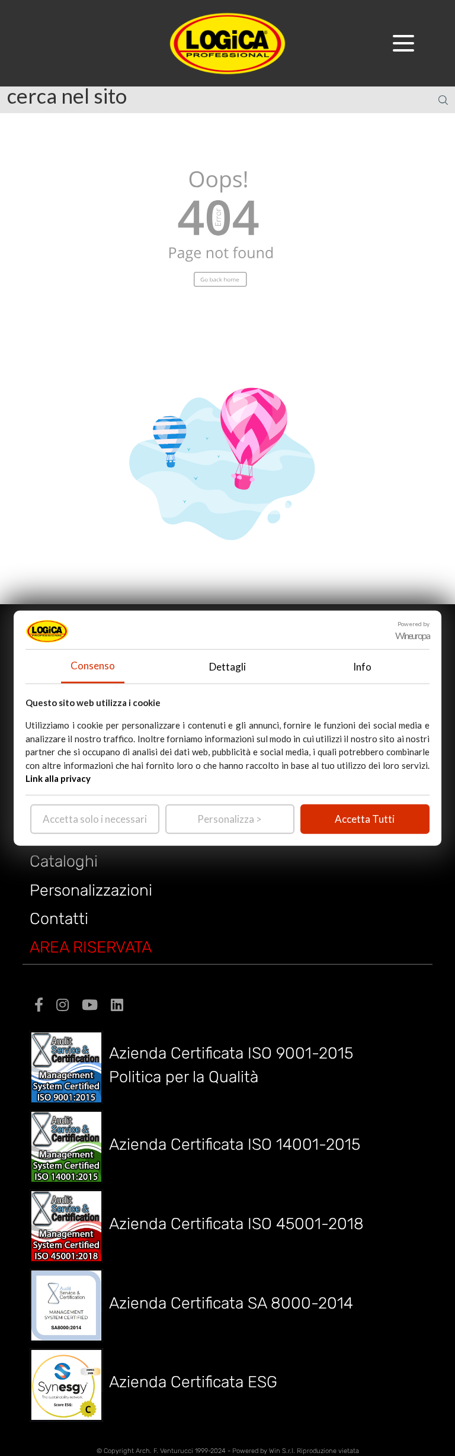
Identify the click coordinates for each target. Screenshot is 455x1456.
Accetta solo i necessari (95, 818)
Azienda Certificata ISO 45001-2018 (236, 1223)
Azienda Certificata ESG (193, 1381)
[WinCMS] (227, 41)
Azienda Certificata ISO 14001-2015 (234, 1144)
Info (362, 666)
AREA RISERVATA (91, 947)
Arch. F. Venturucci (164, 1451)
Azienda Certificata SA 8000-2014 (231, 1303)
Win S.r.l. (282, 1451)
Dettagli (227, 666)
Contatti (59, 918)
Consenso (93, 665)
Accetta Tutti (365, 818)
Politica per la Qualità (183, 1076)
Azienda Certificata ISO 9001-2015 (231, 1053)
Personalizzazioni (91, 890)
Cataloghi (64, 861)
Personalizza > (229, 818)
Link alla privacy (58, 778)
